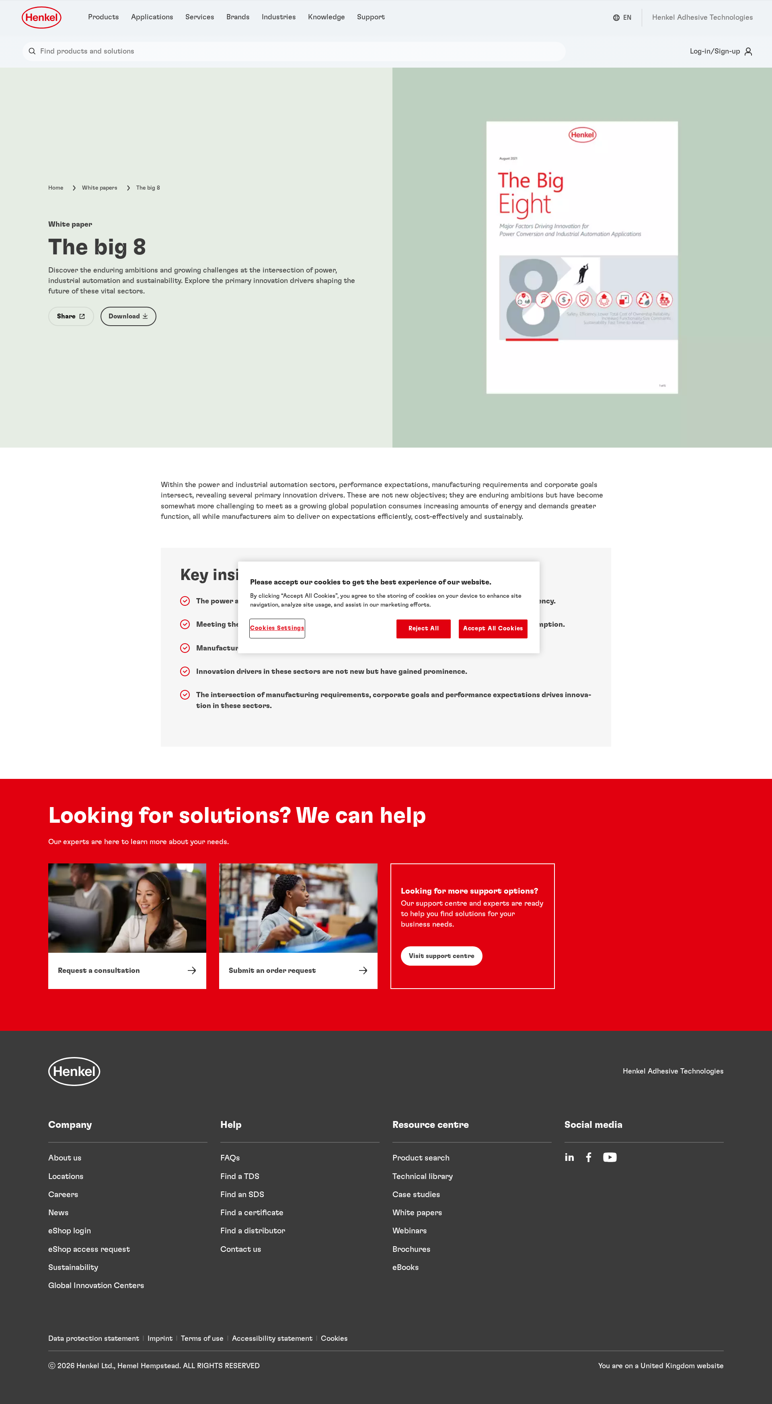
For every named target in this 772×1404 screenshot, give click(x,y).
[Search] (34, 51)
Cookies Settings (277, 628)
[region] (389, 607)
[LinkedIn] (569, 1157)
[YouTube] (610, 1157)
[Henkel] (74, 1071)
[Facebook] (588, 1157)
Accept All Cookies (493, 629)
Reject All (424, 629)
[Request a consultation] (127, 926)
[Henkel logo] (42, 17)
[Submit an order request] (298, 926)
